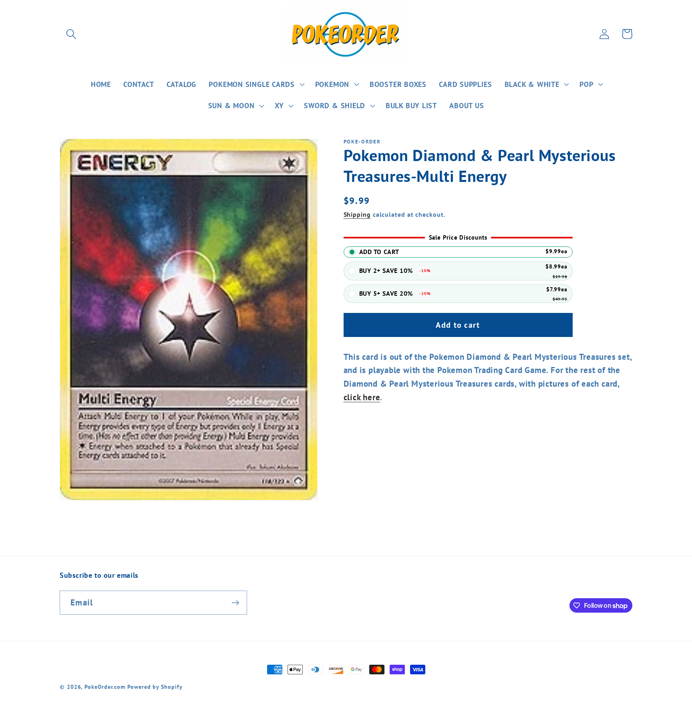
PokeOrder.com (104, 686)
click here (362, 397)
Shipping (357, 215)
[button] (71, 33)
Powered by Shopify (154, 686)
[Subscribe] (235, 603)
